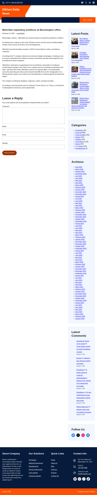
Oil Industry (32, 460)
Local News (21, 33)
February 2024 (80, 210)
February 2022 (80, 264)
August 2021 (79, 275)
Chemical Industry (35, 476)
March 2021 (79, 287)
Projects (54, 473)
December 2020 (80, 294)
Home (53, 460)
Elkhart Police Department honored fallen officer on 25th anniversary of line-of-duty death (80, 87)
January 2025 (79, 189)
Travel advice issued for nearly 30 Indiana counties (83, 349)
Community (79, 130)
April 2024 (78, 205)
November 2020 (80, 296)
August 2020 (79, 303)
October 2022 (79, 246)
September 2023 (80, 221)
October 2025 (79, 171)
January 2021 (79, 291)
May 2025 (78, 180)
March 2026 (79, 169)
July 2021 (78, 278)
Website (5, 143)
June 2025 (78, 178)
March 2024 (79, 208)
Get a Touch (87, 20)
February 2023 (80, 237)
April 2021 (78, 284)
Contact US (55, 476)
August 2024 (79, 196)
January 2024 (79, 212)
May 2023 (78, 230)
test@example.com (84, 474)
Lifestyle (78, 139)
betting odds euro (82, 407)
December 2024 (80, 192)
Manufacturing (33, 466)
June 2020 (78, 307)
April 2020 (78, 312)
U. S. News (79, 146)
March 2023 (79, 235)
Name (4, 126)
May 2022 (78, 257)
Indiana (77, 137)
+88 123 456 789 (16, 2)
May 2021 (78, 282)
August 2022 (79, 251)
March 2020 (79, 314)
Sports (77, 144)
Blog (52, 466)
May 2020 (78, 309)
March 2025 (79, 185)
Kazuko (79, 358)
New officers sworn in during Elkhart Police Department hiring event (80, 42)
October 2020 (79, 298)
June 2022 (78, 255)
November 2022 (80, 244)
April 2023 (78, 232)
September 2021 (80, 273)
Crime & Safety (80, 135)
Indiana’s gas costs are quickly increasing (83, 360)
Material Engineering (36, 463)
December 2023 (80, 214)
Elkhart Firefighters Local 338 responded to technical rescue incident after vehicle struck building (81, 71)
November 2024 (80, 194)
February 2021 (80, 289)
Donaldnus (80, 370)
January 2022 (79, 266)
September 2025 (80, 174)
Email (4, 135)
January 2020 (79, 318)
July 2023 (78, 226)
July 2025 (78, 176)
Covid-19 (78, 132)
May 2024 (78, 203)
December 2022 (80, 242)
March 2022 (79, 262)
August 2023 (79, 223)
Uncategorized (80, 148)
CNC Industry (33, 473)
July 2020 (78, 305)
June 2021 (78, 280)
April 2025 (78, 183)
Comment (6, 106)
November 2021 (80, 271)
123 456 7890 (82, 468)
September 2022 (80, 248)
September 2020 (80, 300)
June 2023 (78, 228)
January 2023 (79, 239)
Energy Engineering (35, 469)
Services (54, 469)
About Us (54, 463)
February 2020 (80, 316)
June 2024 (78, 201)
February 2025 (80, 187)
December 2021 (80, 269)
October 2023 (79, 219)
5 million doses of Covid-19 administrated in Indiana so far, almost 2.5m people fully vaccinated (83, 378)
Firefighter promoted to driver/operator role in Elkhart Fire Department (80, 56)
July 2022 (78, 253)
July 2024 (78, 199)
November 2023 (80, 217)
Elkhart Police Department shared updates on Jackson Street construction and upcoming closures (80, 103)
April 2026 (78, 167)
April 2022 (78, 260)
